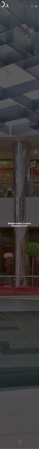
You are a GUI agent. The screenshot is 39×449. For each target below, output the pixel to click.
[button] (36, 6)
